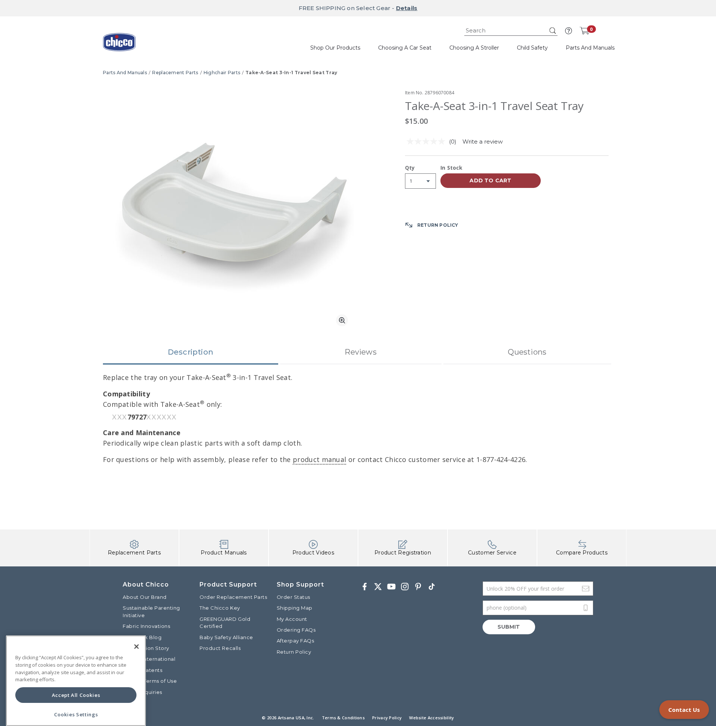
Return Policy (294, 652)
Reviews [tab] (360, 352)
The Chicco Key (220, 608)
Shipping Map (295, 608)
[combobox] (511, 31)
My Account (292, 619)
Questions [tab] (527, 352)
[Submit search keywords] (552, 30)
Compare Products (581, 552)
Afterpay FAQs (295, 641)
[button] (568, 30)
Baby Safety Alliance (226, 637)
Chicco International (149, 659)
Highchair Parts (222, 72)
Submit (508, 626)
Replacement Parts (175, 72)
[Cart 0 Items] (584, 30)
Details (406, 8)
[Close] (136, 646)
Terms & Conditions (343, 717)
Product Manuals (224, 552)
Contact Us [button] (684, 709)
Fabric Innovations (146, 626)
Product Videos (313, 552)
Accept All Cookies (76, 695)
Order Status (293, 597)
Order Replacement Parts (233, 597)
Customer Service (492, 552)
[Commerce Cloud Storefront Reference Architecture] (119, 45)
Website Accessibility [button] (431, 717)
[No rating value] (427, 141)
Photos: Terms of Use (150, 681)
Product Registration (402, 552)
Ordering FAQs (296, 630)
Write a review (482, 141)
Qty (410, 168)
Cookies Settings (76, 714)
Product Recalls (220, 648)
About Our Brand (145, 597)
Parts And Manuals (125, 72)
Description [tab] (190, 352)
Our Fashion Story (146, 648)
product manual (319, 459)
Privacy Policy (387, 717)
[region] (76, 680)
